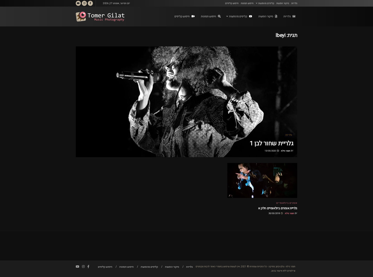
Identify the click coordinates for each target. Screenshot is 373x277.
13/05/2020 (270, 150)
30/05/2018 (274, 213)
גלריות (294, 3)
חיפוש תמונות (247, 3)
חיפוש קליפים (232, 3)
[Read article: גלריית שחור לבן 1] (186, 101)
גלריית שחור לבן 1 (271, 143)
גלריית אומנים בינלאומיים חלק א (277, 208)
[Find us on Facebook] (90, 3)
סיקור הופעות (282, 3)
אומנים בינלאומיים (286, 203)
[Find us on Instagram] (84, 3)
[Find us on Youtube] (78, 3)
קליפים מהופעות (266, 3)
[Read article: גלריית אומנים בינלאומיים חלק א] (262, 180)
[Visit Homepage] (100, 17)
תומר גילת (285, 150)
